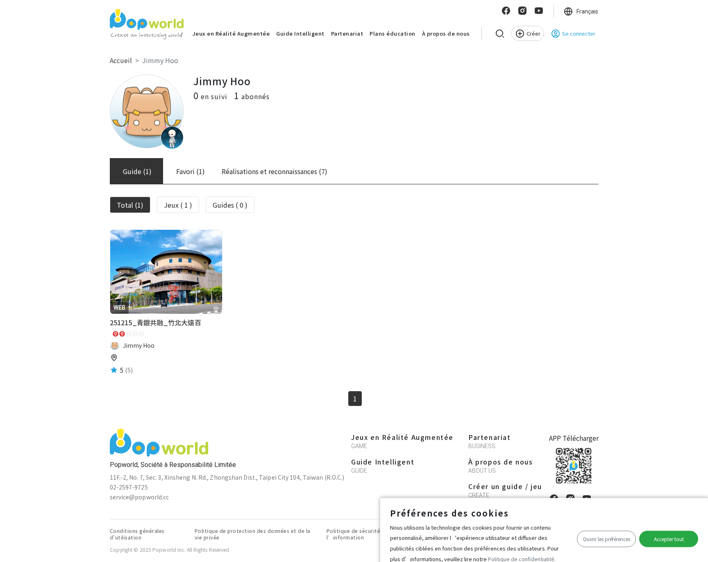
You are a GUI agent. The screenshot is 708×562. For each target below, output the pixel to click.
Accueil (121, 60)
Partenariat (347, 33)
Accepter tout (669, 538)
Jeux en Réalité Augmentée (231, 33)
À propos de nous (446, 33)
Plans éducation (392, 33)
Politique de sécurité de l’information (357, 534)
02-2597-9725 (129, 487)
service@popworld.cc (139, 497)
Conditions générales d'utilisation (137, 534)
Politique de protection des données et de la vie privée (253, 534)
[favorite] (216, 308)
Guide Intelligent (300, 33)
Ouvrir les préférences (606, 538)
